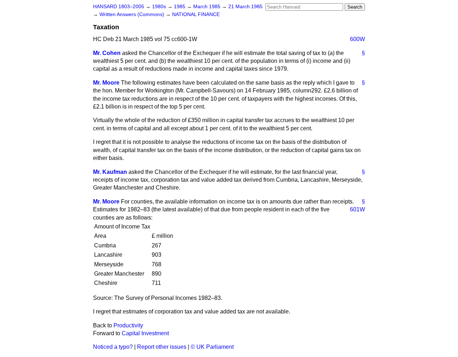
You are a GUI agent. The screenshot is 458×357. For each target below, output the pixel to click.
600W (357, 39)
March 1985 (207, 6)
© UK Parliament (212, 347)
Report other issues (161, 347)
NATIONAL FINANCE (196, 14)
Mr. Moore (106, 83)
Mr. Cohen (107, 53)
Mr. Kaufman (110, 172)
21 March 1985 (245, 6)
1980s (159, 6)
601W (357, 209)
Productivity (128, 325)
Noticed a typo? (113, 347)
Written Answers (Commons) (132, 14)
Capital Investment (145, 333)
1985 (180, 6)
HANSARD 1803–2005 (118, 6)
